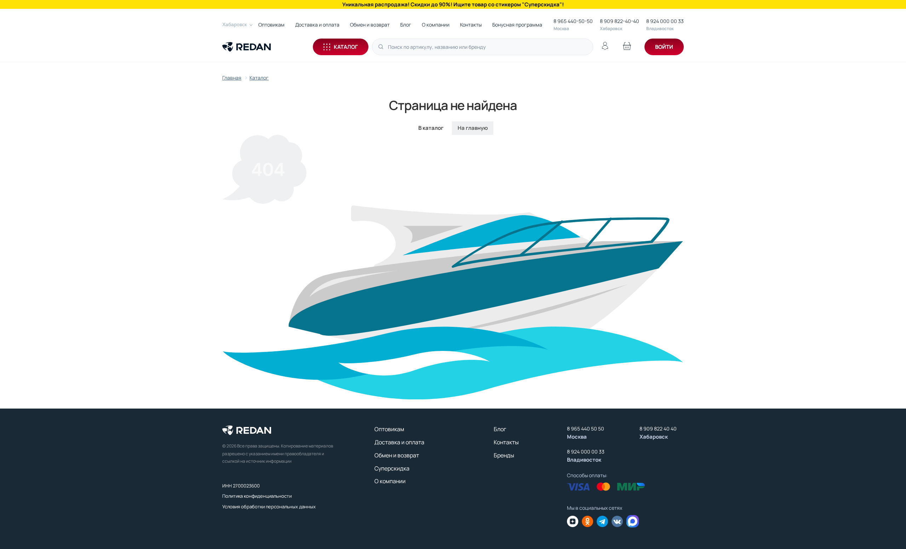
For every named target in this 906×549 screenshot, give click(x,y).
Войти (664, 47)
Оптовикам (271, 24)
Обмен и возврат (370, 24)
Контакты (471, 24)
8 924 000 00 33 (665, 21)
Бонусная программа (517, 24)
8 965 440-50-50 (573, 21)
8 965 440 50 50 (585, 428)
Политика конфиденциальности (257, 496)
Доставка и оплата (317, 24)
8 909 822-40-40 (619, 21)
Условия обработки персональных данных (269, 506)
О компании (435, 24)
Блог (405, 24)
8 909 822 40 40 (658, 428)
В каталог (430, 128)
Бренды (504, 455)
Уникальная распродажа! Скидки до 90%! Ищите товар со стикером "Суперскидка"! (453, 4)
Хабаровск (234, 24)
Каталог (346, 47)
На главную (473, 128)
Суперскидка (391, 468)
